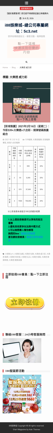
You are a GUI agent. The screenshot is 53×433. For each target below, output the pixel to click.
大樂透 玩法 (26, 257)
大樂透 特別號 (14, 257)
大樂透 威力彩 (40, 254)
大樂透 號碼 (36, 257)
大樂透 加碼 (19, 254)
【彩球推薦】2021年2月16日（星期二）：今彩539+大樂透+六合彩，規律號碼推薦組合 (26, 130)
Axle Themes (34, 429)
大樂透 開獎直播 (15, 260)
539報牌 (28, 140)
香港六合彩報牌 (13, 143)
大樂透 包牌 (29, 254)
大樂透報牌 (37, 140)
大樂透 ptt (9, 254)
